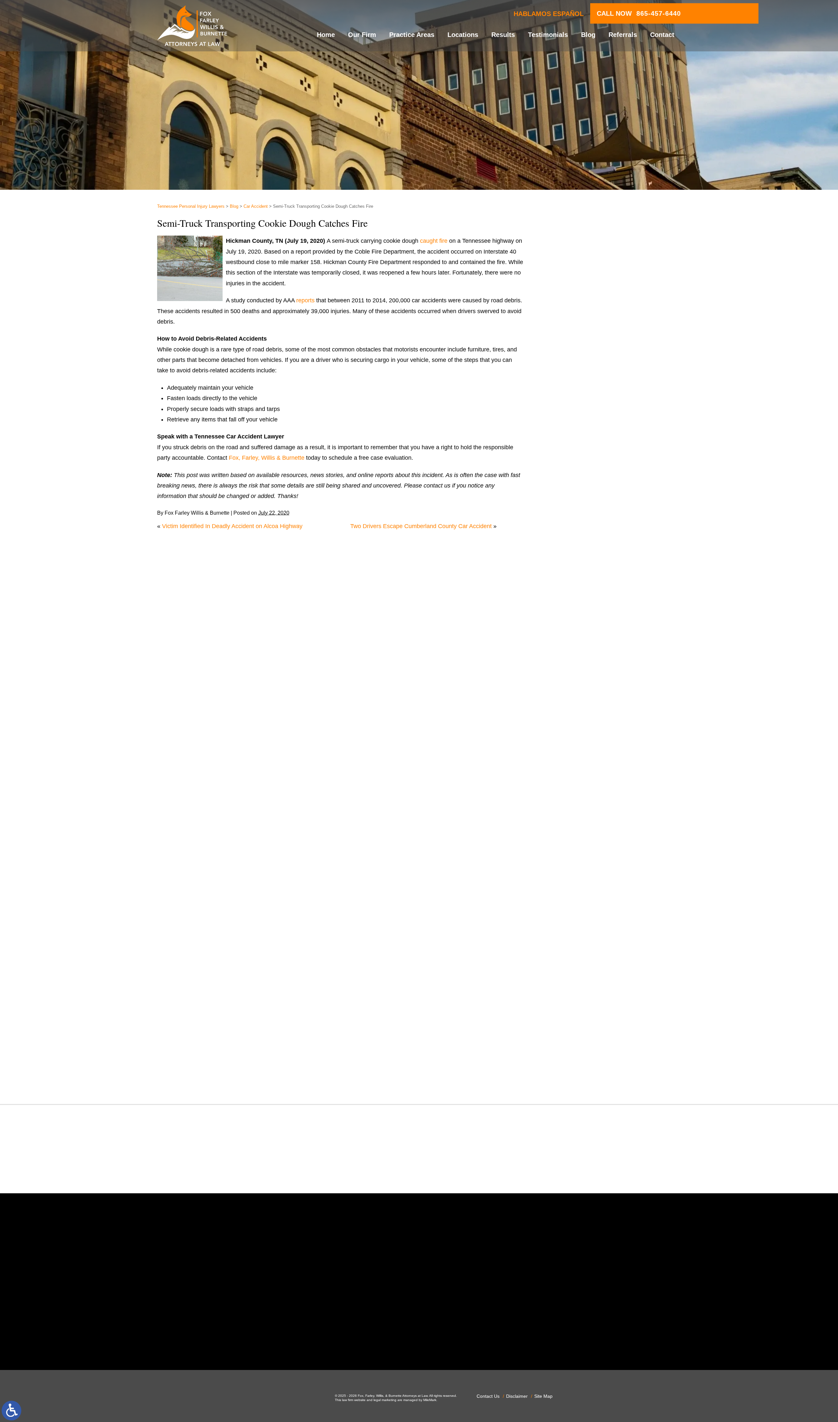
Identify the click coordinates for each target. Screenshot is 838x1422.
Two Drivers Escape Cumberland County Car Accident (421, 526)
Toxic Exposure (576, 1025)
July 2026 (569, 482)
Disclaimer (517, 1396)
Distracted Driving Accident (591, 687)
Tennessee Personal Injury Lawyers (191, 206)
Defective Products (581, 676)
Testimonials (548, 34)
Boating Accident (578, 602)
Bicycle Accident (577, 591)
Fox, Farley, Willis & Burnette (266, 457)
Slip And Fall (572, 983)
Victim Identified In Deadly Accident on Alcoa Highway (232, 526)
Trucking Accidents (581, 1047)
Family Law (571, 750)
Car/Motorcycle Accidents (589, 634)
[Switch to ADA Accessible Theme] (11, 1410)
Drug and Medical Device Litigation (601, 718)
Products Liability (578, 962)
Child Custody (574, 761)
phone (277, 1342)
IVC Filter (568, 814)
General (566, 782)
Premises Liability (579, 941)
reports (305, 300)
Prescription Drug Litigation (591, 952)
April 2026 (569, 513)
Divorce (566, 697)
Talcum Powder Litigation (589, 1015)
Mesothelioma (574, 835)
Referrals (623, 34)
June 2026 (570, 492)
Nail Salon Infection (581, 856)
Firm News (570, 771)
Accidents (569, 570)
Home (326, 34)
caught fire (433, 241)
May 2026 (569, 503)
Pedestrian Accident (582, 899)
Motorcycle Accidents (584, 846)
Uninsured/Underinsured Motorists (601, 1058)
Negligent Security (580, 867)
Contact (662, 34)
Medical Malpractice (582, 824)
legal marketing (384, 1400)
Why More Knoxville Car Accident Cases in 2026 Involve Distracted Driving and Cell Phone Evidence (618, 401)
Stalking (566, 1005)
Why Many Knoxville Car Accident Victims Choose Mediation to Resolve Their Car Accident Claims (610, 296)
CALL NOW (639, 13)
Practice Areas (411, 34)
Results (503, 34)
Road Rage (571, 972)
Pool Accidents (575, 919)
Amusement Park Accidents (592, 581)
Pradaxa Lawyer (577, 930)
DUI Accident (573, 729)
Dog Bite (567, 708)
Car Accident (256, 206)
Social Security (575, 994)
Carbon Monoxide (579, 644)
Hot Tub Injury (574, 803)
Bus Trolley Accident (583, 612)
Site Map (543, 1396)
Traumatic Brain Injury (585, 1036)
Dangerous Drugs (579, 665)
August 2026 (573, 471)
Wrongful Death (576, 1078)
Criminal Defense (579, 655)
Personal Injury (576, 909)
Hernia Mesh (573, 793)
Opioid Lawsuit (575, 888)
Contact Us (488, 1396)
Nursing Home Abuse (584, 877)
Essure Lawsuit (576, 740)
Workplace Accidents (583, 1068)
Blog (588, 34)
